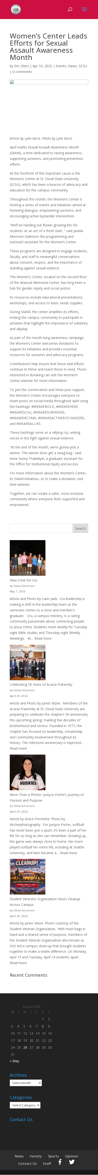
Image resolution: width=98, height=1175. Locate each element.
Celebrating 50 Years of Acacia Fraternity (41, 684)
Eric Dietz (21, 66)
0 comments (22, 71)
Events (61, 66)
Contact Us (27, 1163)
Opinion (71, 1156)
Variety (36, 1156)
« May (14, 1061)
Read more (43, 638)
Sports (53, 1156)
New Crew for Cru (23, 580)
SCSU (83, 66)
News (72, 66)
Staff (47, 1163)
